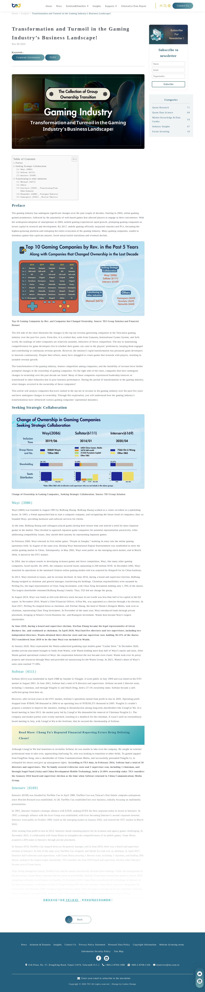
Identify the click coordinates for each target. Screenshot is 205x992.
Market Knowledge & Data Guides (171, 119)
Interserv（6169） (28, 175)
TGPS (53, 57)
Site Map (118, 951)
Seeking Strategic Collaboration (31, 166)
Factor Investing (171, 131)
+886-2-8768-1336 (140, 965)
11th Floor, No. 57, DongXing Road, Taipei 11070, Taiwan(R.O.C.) (63, 965)
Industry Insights (171, 126)
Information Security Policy (96, 951)
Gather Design (129, 984)
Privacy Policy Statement (92, 944)
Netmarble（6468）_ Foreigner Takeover (39, 194)
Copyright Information (144, 944)
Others (23, 185)
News (24, 944)
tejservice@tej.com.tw (167, 965)
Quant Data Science (171, 112)
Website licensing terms (171, 944)
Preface (19, 163)
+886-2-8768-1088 (115, 965)
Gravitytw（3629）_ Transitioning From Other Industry (39, 189)
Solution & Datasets (40, 944)
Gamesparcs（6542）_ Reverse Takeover (39, 197)
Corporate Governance (28, 57)
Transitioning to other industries (31, 179)
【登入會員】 (72, 900)
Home (15, 13)
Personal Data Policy (119, 944)
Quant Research (171, 107)
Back (80, 919)
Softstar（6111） (28, 172)
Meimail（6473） (28, 182)
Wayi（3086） (27, 169)
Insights (25, 13)
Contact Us (183, 5)
